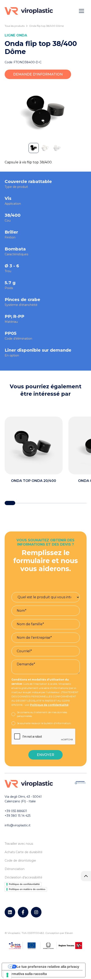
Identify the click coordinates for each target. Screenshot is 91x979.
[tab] (34, 148)
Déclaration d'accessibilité (23, 877)
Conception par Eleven (59, 933)
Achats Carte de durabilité (24, 852)
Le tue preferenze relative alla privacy (48, 966)
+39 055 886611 (16, 811)
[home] (29, 11)
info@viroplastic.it (17, 825)
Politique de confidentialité (49, 704)
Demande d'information (38, 74)
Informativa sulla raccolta (26, 974)
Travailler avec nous (19, 844)
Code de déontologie (20, 860)
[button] (81, 11)
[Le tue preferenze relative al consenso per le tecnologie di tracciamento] (7, 975)
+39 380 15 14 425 (17, 816)
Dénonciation (15, 869)
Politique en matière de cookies (27, 889)
